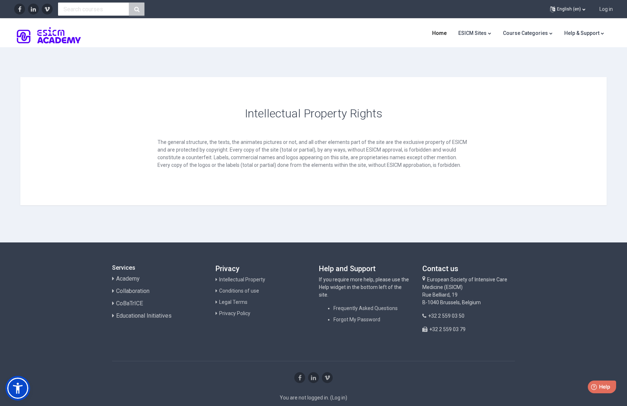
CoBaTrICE (129, 303)
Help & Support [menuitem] (581, 33)
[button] (567, 9)
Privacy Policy (234, 313)
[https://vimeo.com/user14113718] (47, 9)
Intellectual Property (242, 279)
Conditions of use (239, 291)
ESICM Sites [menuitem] (472, 33)
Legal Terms (233, 302)
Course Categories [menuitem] (525, 33)
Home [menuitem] (439, 33)
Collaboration (132, 291)
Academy (128, 278)
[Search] (137, 9)
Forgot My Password (356, 319)
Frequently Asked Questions (365, 308)
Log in (606, 9)
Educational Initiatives (144, 315)
